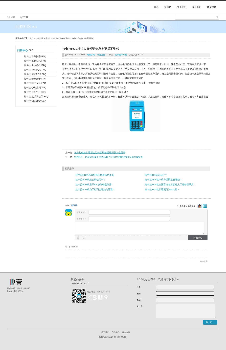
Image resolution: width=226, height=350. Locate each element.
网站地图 (126, 332)
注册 (25, 17)
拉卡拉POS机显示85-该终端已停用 (93, 184)
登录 (12, 17)
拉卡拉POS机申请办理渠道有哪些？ (163, 179)
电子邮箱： (82, 218)
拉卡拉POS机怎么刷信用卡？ (90, 179)
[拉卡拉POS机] (23, 12)
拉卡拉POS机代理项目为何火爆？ (162, 189)
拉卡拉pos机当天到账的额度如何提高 (94, 174)
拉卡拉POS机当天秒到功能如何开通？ (95, 189)
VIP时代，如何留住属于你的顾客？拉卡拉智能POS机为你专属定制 (108, 157)
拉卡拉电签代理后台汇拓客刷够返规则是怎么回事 (99, 152)
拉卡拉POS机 (121, 55)
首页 (31, 38)
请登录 (74, 205)
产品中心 (115, 332)
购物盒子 (204, 261)
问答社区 (39, 38)
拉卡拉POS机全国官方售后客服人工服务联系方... (170, 184)
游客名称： (82, 212)
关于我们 (105, 332)
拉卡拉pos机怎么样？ (156, 174)
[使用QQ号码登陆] (199, 206)
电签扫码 (50, 38)
